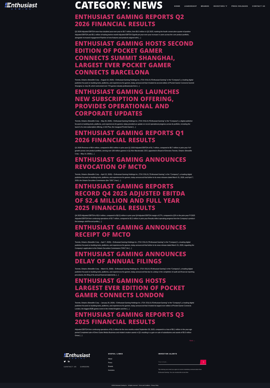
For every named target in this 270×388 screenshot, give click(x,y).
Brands (205, 6)
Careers (84, 367)
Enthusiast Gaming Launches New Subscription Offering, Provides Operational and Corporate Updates (127, 103)
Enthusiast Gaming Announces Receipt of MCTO (130, 232)
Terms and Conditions (144, 385)
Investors (219, 6)
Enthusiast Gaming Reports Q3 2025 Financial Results (129, 319)
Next (192, 341)
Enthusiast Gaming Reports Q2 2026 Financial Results (129, 21)
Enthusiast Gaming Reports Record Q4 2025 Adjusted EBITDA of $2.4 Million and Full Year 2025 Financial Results (130, 198)
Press (110, 362)
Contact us (258, 6)
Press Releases (240, 6)
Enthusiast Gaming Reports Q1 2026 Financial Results (129, 137)
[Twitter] (65, 361)
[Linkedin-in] (69, 361)
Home (177, 6)
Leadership (190, 6)
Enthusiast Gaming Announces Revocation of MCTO (130, 164)
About (110, 359)
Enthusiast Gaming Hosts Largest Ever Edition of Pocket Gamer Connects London (130, 288)
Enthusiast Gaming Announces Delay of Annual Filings (130, 258)
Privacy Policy (155, 385)
